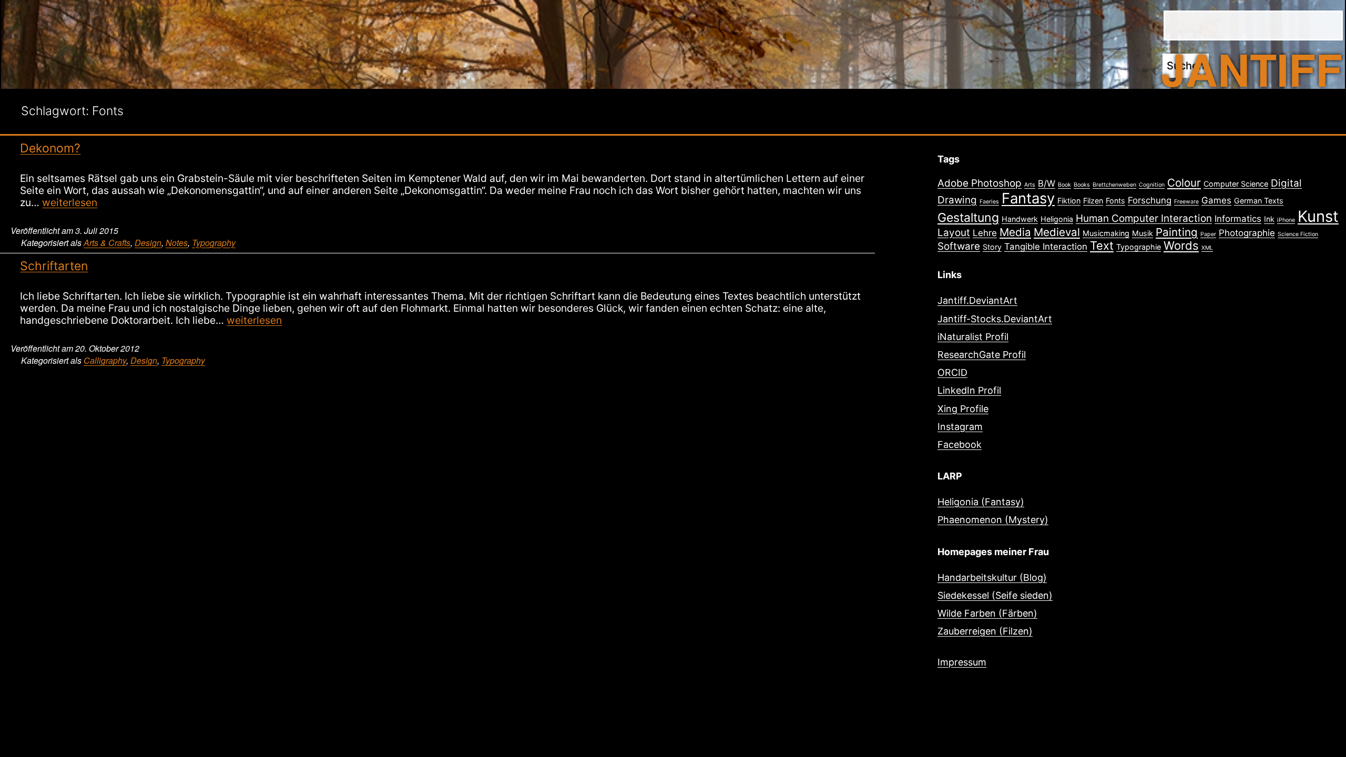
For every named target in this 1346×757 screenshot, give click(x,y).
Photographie (1247, 233)
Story (992, 246)
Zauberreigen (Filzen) (985, 631)
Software (958, 246)
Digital (1286, 183)
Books (1082, 184)
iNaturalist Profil (972, 336)
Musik (1142, 233)
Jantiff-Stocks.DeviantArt (994, 318)
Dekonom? (50, 148)
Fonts (1115, 200)
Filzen (1093, 200)
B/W (1046, 183)
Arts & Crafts (107, 243)
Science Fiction (1298, 234)
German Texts (1258, 200)
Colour (1184, 182)
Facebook (959, 444)
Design (148, 243)
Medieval (1057, 232)
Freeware (1186, 201)
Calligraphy (105, 360)
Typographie (1138, 246)
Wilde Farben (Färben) (987, 613)
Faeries (989, 201)
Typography (214, 243)
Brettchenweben (1114, 184)
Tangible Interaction (1045, 246)
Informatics (1238, 218)
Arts (1029, 184)
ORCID (952, 372)
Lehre (985, 233)
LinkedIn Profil (969, 390)
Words (1181, 245)
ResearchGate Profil (981, 354)
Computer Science (1236, 183)
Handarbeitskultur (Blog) (992, 577)
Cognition (1152, 184)
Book (1064, 184)
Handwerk (1020, 218)
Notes (177, 243)
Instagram (960, 426)
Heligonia (1057, 218)
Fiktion (1068, 200)
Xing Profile (962, 408)
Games (1216, 200)
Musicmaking (1106, 233)
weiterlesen (69, 202)
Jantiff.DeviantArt (977, 300)
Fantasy (1028, 198)
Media (1015, 232)
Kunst (1318, 216)
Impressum (961, 662)
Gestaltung (968, 217)
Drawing (957, 200)
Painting (1177, 232)
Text (1102, 245)
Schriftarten (54, 266)
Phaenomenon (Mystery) (992, 519)
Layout (953, 233)
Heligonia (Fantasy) (980, 501)
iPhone (1286, 220)
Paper (1208, 234)
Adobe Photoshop (979, 183)
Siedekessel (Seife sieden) (995, 595)
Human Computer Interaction (1144, 218)
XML (1207, 247)
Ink (1269, 218)
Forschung (1149, 200)
